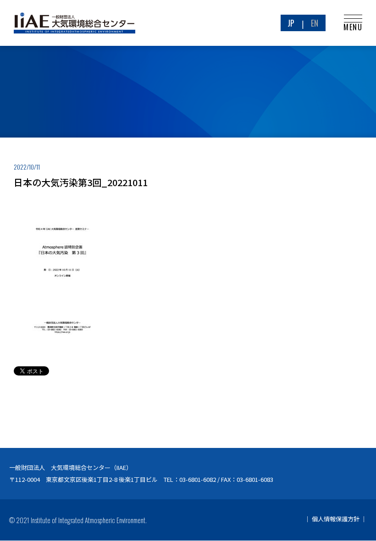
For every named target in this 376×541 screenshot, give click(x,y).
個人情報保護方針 (335, 518)
